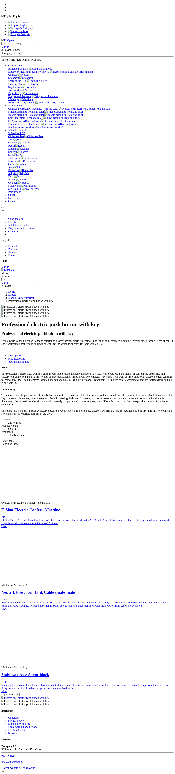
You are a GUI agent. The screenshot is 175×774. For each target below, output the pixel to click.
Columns (13, 142)
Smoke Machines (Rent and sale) (26, 111)
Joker (11, 167)
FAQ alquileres (16, 729)
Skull (11, 139)
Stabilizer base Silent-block (25, 674)
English (23, 25)
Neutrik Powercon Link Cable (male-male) (38, 592)
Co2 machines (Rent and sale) (24, 120)
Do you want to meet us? (21, 228)
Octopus (12, 182)
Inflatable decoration (19, 225)
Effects (12, 222)
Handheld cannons (18, 68)
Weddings (13, 99)
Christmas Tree (16, 136)
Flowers (12, 161)
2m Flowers (14, 157)
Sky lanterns (15, 87)
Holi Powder (15, 84)
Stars (11, 154)
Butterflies (13, 170)
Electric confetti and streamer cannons (28, 71)
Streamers (13, 77)
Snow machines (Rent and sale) (25, 117)
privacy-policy (16, 720)
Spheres (12, 151)
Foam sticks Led (17, 80)
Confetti (12, 74)
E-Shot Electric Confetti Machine (30, 510)
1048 (4, 599)
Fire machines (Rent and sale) (24, 124)
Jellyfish (12, 173)
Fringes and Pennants (19, 96)
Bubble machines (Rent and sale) (26, 114)
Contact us (14, 717)
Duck (11, 176)
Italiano (23, 31)
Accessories (14, 90)
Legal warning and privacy (22, 726)
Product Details (16, 358)
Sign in (5, 266)
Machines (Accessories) (21, 127)
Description (14, 355)
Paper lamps (14, 93)
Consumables (15, 218)
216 (3, 517)
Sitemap (12, 733)
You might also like (18, 361)
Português (27, 28)
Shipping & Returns (19, 723)
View (4, 526)
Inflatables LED (16, 133)
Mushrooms (14, 185)
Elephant (13, 148)
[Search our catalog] (35, 44)
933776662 (7, 755)
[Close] (2, 210)
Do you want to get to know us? (18, 767)
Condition (7, 443)
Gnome (12, 164)
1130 (4, 682)
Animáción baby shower (21, 102)
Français (25, 34)
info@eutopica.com (12, 761)
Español (24, 22)
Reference (7, 440)
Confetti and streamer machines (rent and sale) (33, 108)
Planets (12, 179)
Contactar (13, 231)
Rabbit (11, 145)
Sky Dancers (15, 188)
